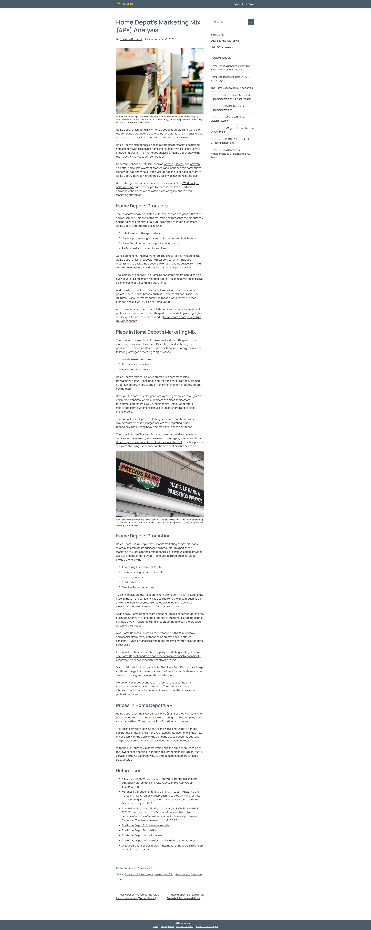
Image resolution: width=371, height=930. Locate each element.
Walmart (168, 164)
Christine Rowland (131, 39)
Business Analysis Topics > (226, 40)
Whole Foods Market (152, 171)
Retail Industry (183, 874)
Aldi (132, 171)
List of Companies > (222, 47)
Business (132, 868)
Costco (179, 164)
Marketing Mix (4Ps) (164, 874)
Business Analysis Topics (207, 926)
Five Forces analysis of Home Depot (166, 152)
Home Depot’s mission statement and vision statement (149, 442)
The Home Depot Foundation (139, 830)
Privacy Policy (167, 926)
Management (145, 868)
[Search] (251, 22)
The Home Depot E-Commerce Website (146, 825)
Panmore (128, 4)
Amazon (195, 164)
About (155, 926)
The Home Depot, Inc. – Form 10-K (142, 835)
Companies (248, 4)
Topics (236, 4)
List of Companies (184, 926)
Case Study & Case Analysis (139, 874)
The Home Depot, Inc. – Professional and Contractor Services (159, 840)
